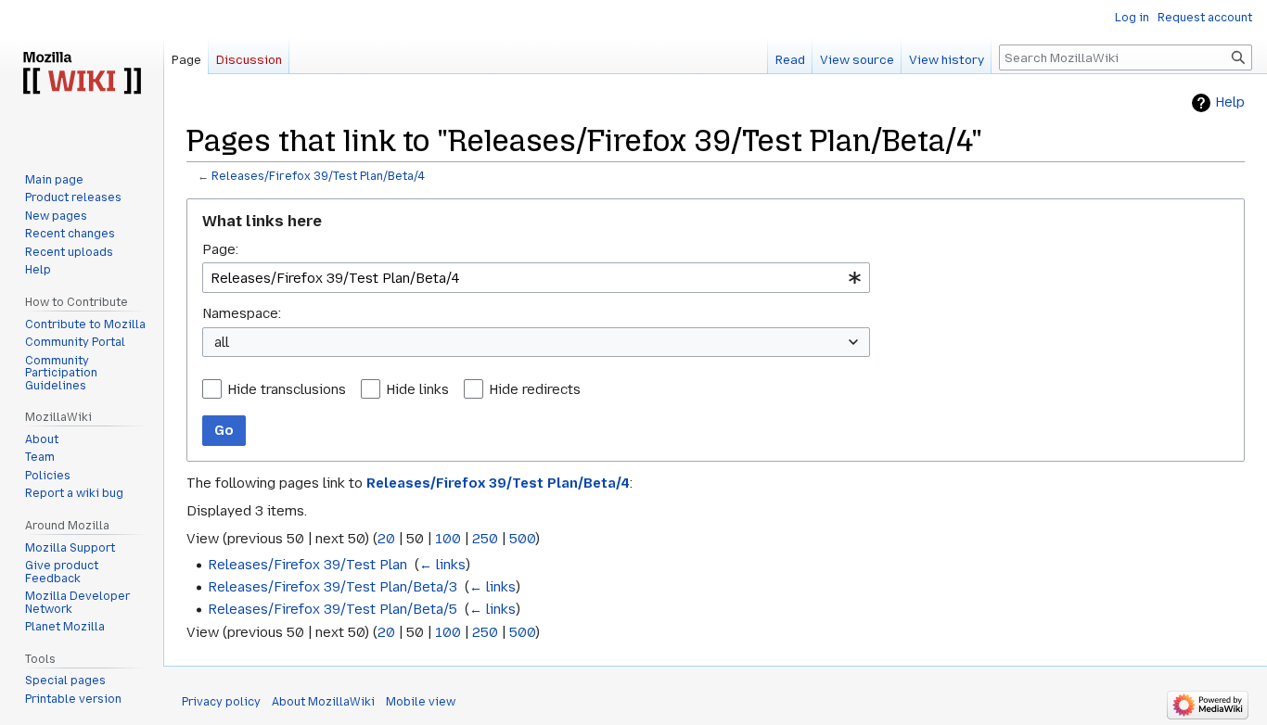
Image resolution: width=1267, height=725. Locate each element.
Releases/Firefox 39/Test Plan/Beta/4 (318, 176)
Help (1230, 102)
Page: (220, 249)
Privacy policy (221, 701)
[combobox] (536, 277)
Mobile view (420, 701)
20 (386, 538)
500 (522, 538)
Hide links (417, 389)
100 (448, 538)
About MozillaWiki (323, 701)
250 (485, 538)
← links (442, 564)
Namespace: (241, 313)
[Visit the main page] (81, 74)
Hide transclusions (286, 389)
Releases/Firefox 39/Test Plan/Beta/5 (332, 609)
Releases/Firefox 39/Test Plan (307, 564)
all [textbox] (221, 342)
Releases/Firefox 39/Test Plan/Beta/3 (332, 587)
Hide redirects (535, 389)
